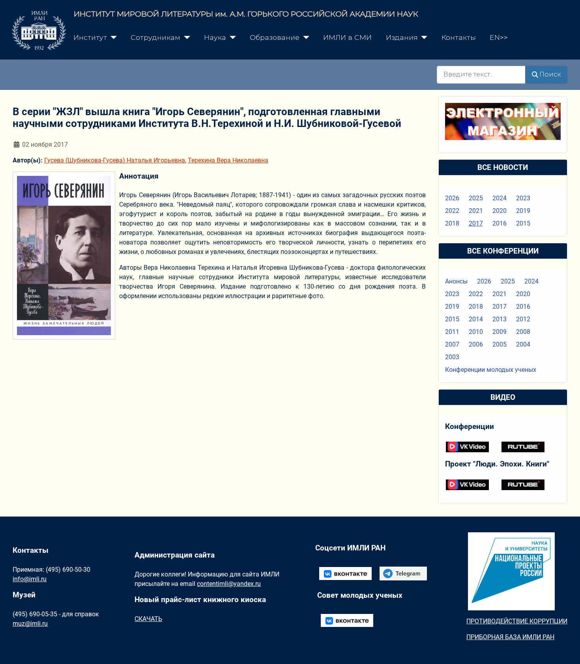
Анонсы (456, 281)
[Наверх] (566, 649)
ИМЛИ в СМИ (347, 37)
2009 (499, 332)
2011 (452, 332)
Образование (274, 37)
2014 (476, 319)
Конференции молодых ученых (490, 369)
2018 (452, 223)
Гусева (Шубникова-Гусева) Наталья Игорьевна (114, 160)
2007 (452, 344)
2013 (499, 319)
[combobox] (481, 75)
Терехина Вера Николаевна (228, 160)
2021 (476, 210)
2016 (499, 223)
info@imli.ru (30, 579)
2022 (452, 210)
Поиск (550, 74)
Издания (402, 37)
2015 (523, 223)
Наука (215, 37)
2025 (476, 198)
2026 (452, 198)
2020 (499, 210)
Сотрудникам (155, 37)
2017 (476, 223)
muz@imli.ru (30, 623)
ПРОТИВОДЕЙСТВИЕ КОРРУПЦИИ (516, 621)
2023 (523, 198)
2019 (523, 210)
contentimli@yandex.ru (229, 584)
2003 (452, 357)
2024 (499, 198)
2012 (523, 319)
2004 (523, 344)
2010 (476, 332)
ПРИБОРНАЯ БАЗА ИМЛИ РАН (510, 637)
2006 (476, 344)
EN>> (499, 37)
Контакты (459, 37)
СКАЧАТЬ (148, 619)
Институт (90, 37)
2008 (523, 332)
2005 (499, 344)
